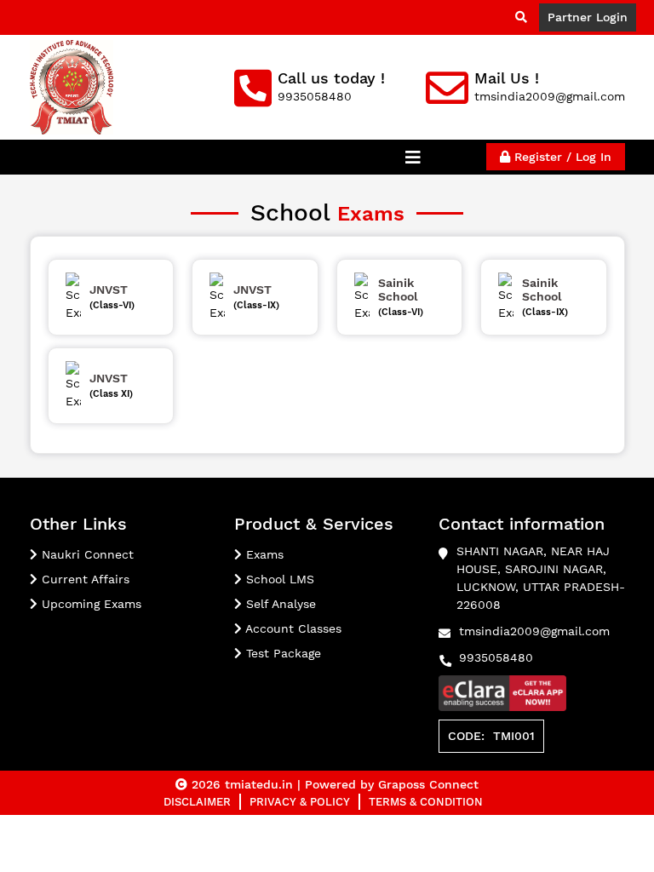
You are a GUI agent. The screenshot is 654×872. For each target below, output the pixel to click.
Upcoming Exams (89, 604)
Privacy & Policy (300, 801)
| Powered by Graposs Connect (388, 784)
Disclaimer (197, 801)
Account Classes (291, 628)
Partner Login (588, 17)
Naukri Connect (85, 554)
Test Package (281, 653)
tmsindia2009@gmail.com (534, 631)
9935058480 (496, 657)
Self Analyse (279, 604)
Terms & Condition (426, 801)
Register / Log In (560, 157)
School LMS (278, 579)
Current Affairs (83, 579)
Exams (263, 554)
